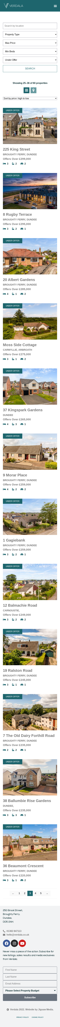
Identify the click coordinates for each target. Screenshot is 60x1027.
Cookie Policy (38, 1017)
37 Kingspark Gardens (23, 410)
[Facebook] (6, 943)
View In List (26, 90)
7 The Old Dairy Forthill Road (29, 736)
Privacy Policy (22, 1017)
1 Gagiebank (14, 540)
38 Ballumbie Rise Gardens (27, 801)
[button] (55, 5)
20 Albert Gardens (19, 280)
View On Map (33, 90)
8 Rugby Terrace (17, 214)
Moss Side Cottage (20, 345)
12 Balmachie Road (20, 605)
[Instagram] (14, 943)
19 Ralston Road (17, 670)
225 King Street (16, 149)
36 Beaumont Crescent (23, 866)
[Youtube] (22, 943)
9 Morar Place (15, 475)
